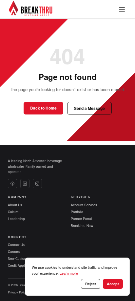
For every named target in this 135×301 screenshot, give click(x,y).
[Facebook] (12, 183)
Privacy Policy (17, 292)
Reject (90, 283)
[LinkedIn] (24, 183)
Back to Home (43, 108)
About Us (15, 205)
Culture (13, 212)
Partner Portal (81, 218)
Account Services (84, 205)
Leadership (16, 218)
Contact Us (16, 244)
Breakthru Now (82, 225)
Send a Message (89, 108)
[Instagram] (37, 183)
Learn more (69, 273)
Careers (14, 251)
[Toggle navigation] (122, 9)
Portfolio (77, 212)
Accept (113, 283)
